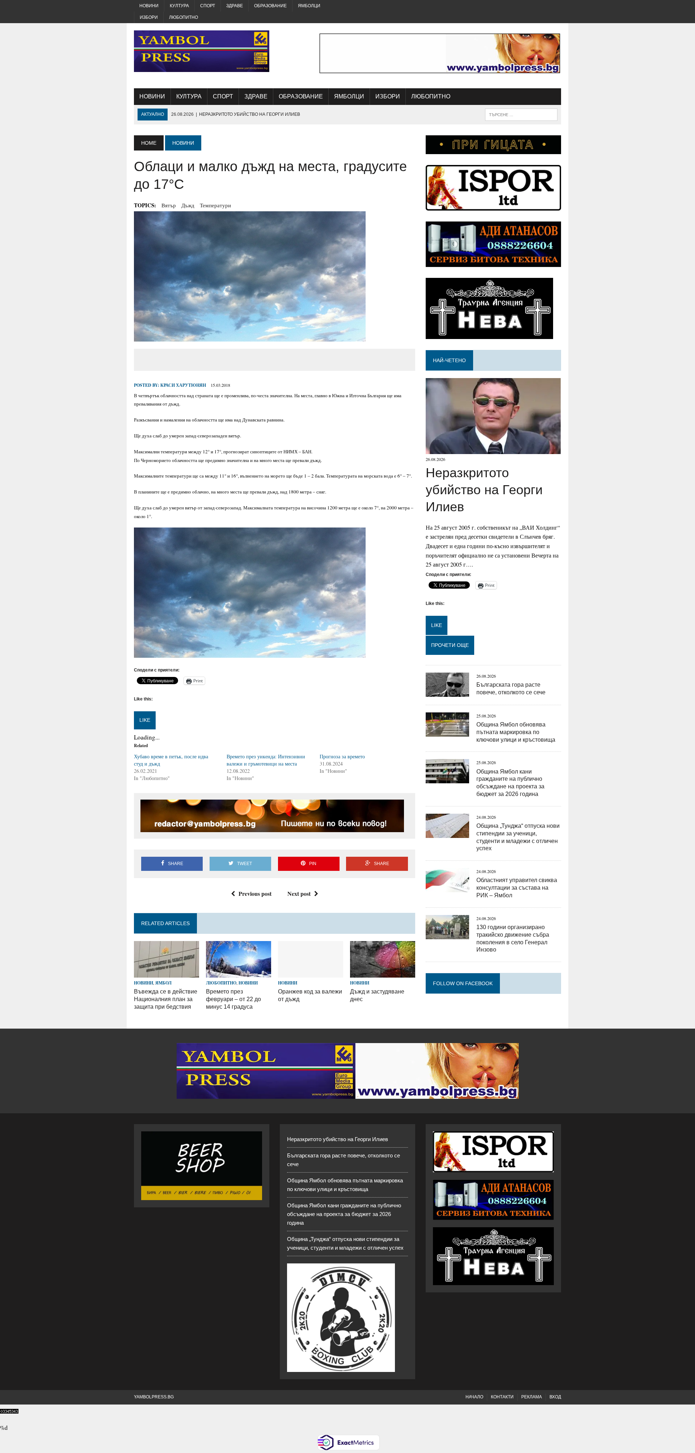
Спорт (207, 5)
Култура (179, 5)
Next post (299, 893)
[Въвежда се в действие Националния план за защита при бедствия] (166, 973)
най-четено (449, 360)
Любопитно (183, 17)
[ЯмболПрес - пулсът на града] (201, 51)
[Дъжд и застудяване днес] (382, 973)
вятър (168, 205)
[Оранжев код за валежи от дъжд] (310, 973)
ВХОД (555, 1396)
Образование (270, 5)
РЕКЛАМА (531, 1396)
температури (215, 205)
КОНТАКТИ (502, 1396)
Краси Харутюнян (183, 385)
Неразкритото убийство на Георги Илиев (484, 489)
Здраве (234, 5)
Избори (149, 17)
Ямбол (163, 983)
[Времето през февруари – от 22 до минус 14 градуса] (238, 973)
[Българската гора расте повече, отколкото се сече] (447, 692)
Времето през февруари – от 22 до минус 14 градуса (233, 999)
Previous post (255, 893)
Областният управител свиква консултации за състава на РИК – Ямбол (516, 887)
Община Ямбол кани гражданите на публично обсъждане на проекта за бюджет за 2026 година (344, 1214)
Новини (149, 5)
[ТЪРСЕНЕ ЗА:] (521, 114)
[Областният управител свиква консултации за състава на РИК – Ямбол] (447, 887)
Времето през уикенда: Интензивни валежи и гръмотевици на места (266, 760)
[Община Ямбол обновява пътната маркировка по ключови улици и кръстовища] (447, 732)
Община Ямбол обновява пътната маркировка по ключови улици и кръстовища (515, 732)
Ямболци (309, 5)
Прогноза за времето (342, 756)
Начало (474, 1396)
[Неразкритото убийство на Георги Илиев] (493, 449)
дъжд (187, 205)
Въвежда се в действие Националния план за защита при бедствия (165, 999)
